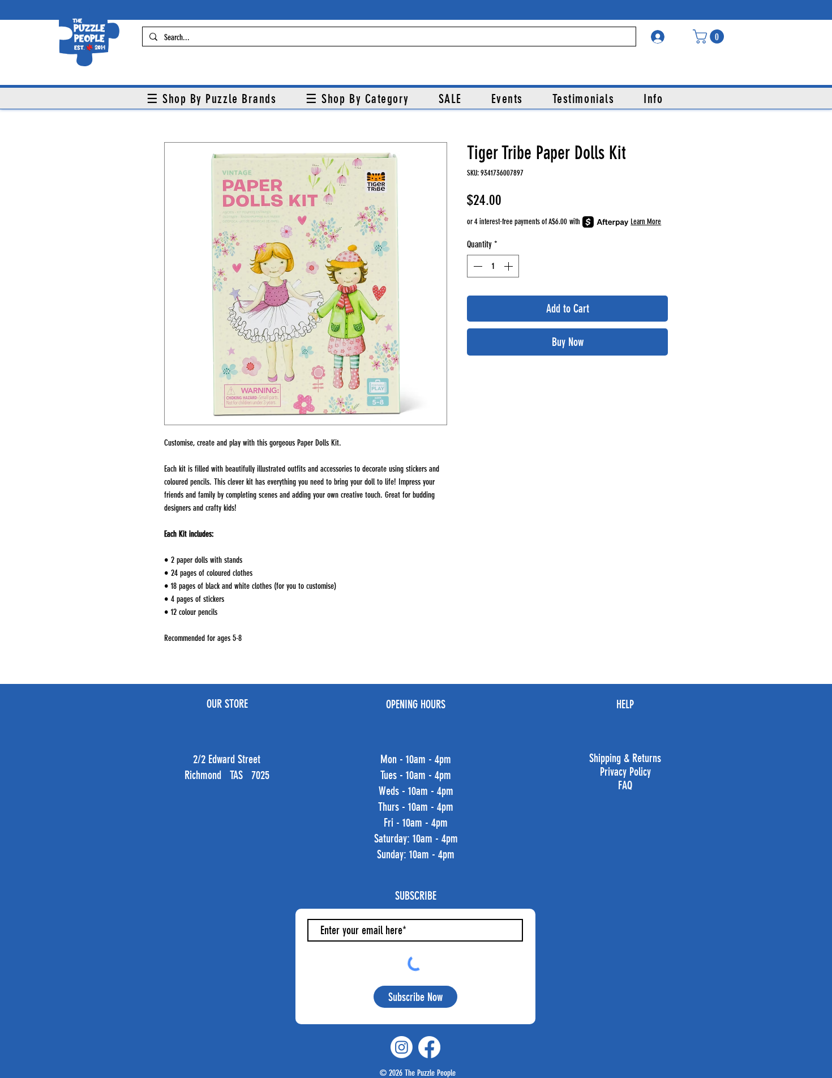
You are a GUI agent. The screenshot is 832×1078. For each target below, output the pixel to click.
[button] (710, 36)
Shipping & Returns (625, 758)
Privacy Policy (625, 771)
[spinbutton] (492, 266)
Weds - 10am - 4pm (416, 791)
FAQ (625, 785)
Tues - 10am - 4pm (415, 775)
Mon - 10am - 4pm (415, 759)
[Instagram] (402, 1047)
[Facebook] (429, 1047)
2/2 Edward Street (226, 759)
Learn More (646, 221)
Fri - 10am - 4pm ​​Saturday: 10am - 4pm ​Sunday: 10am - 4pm (416, 838)
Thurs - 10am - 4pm (415, 807)
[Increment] (509, 266)
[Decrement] (476, 266)
